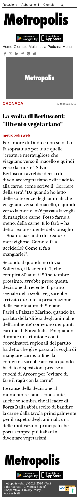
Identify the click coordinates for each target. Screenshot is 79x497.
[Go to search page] (62, 5)
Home (7, 47)
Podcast (54, 47)
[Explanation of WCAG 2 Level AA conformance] (67, 490)
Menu (67, 47)
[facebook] (5, 53)
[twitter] (10, 53)
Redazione (10, 4)
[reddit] (34, 53)
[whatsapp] (28, 53)
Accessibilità (12, 493)
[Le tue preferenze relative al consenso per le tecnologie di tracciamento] (72, 490)
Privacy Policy (31, 490)
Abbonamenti (30, 4)
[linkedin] (16, 53)
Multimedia (37, 47)
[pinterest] (22, 53)
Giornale (49, 4)
